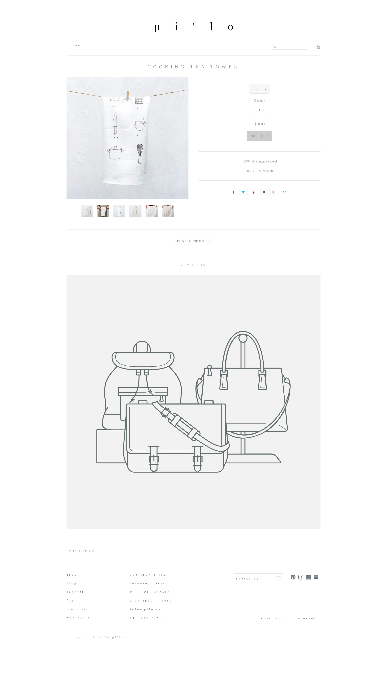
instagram (81, 551)
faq (70, 600)
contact (75, 592)
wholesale (78, 618)
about (73, 574)
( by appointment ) (153, 600)
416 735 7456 (146, 618)
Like (233, 192)
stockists (78, 609)
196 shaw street (149, 574)
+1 (273, 192)
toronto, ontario (150, 583)
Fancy (263, 192)
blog (72, 583)
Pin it (254, 192)
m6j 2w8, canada (150, 592)
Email (284, 192)
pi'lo (201, 26)
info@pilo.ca (146, 609)
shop (80, 45)
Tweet (243, 192)
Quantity (259, 100)
